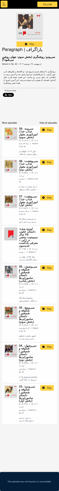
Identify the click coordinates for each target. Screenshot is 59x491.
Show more (11, 90)
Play (31, 44)
